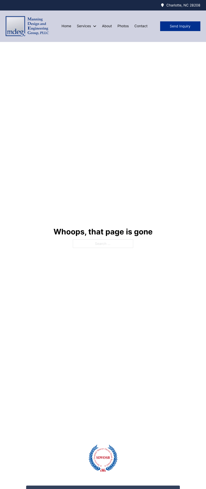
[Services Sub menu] (94, 26)
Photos (123, 26)
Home (66, 26)
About (107, 26)
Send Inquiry (180, 26)
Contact (140, 26)
